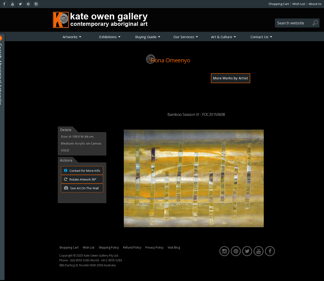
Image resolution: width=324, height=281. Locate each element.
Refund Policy (132, 247)
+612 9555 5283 (111, 260)
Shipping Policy (109, 247)
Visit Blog (174, 247)
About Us (315, 4)
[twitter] (20, 4)
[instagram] (36, 4)
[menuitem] (72, 36)
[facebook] (5, 4)
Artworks (70, 36)
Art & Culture (221, 36)
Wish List (298, 4)
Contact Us (259, 36)
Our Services (183, 36)
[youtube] (12, 4)
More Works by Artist (230, 78)
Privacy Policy (154, 247)
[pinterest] (28, 4)
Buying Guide (146, 36)
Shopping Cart (278, 4)
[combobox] (297, 22)
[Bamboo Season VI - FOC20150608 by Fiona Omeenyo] (194, 225)
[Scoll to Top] (317, 273)
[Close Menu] (3, 38)
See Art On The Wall (84, 188)
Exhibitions (108, 36)
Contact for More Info (84, 170)
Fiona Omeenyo (170, 60)
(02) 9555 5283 (80, 260)
